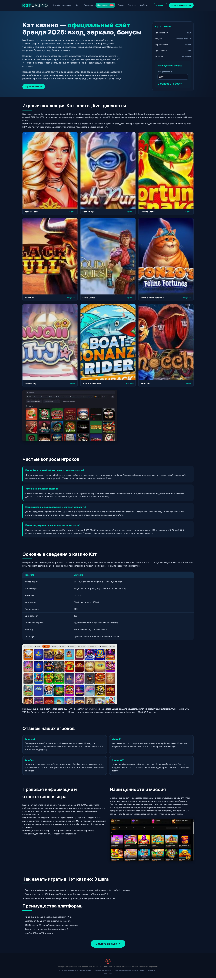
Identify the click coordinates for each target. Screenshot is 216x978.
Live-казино (105, 5)
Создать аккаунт (180, 5)
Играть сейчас (32, 87)
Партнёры (88, 5)
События (144, 5)
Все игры (132, 5)
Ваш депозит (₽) (165, 72)
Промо (121, 5)
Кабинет (160, 5)
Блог (78, 5)
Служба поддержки (62, 5)
